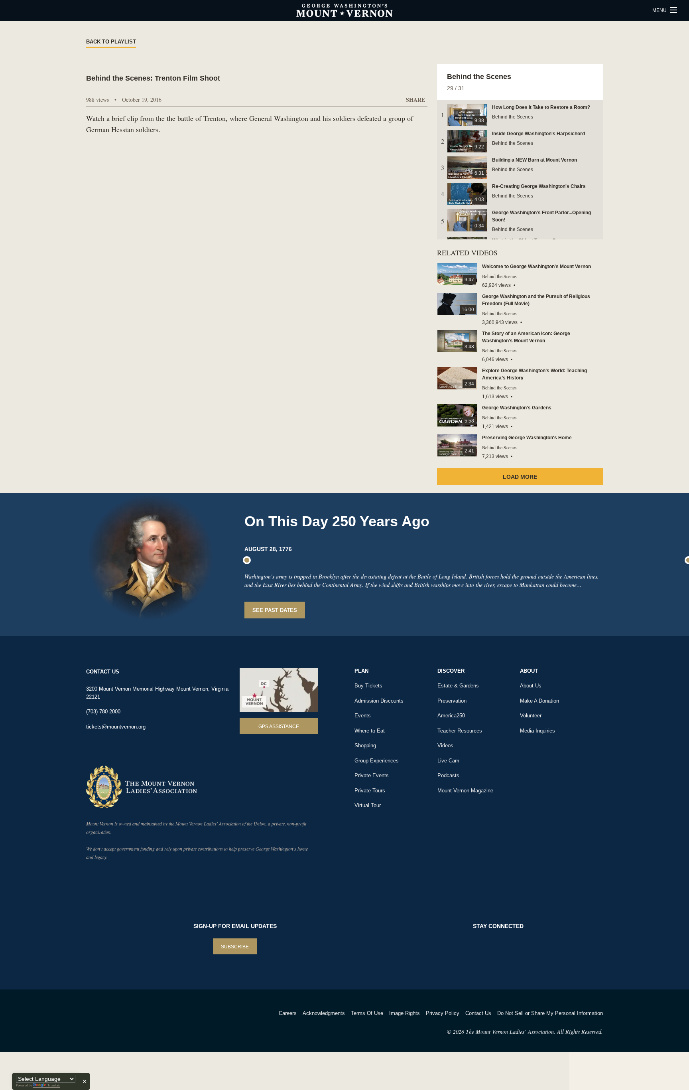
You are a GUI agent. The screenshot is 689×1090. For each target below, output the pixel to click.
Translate (53, 1085)
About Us (530, 686)
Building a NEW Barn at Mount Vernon (534, 160)
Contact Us (478, 1013)
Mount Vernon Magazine (465, 791)
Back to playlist (111, 42)
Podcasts (448, 775)
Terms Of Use (367, 1013)
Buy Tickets (368, 686)
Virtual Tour (367, 805)
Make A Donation (539, 701)
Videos (445, 745)
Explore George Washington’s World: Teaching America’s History (534, 374)
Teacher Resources (459, 731)
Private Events (371, 775)
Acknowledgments (324, 1013)
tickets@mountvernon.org (116, 727)
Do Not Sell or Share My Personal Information (550, 1013)
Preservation (452, 701)
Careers (288, 1013)
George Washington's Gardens (516, 408)
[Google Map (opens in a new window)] (279, 690)
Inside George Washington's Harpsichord (538, 133)
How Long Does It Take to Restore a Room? (541, 107)
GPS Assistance (278, 726)
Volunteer (530, 716)
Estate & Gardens (458, 686)
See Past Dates (274, 610)
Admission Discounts (379, 701)
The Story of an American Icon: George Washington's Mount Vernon (526, 337)
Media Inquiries (537, 731)
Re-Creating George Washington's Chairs (539, 186)
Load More (520, 477)
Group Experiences (376, 761)
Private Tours (369, 791)
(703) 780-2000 (103, 712)
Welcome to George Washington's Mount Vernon (536, 266)
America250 (451, 716)
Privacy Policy (442, 1013)
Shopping (365, 745)
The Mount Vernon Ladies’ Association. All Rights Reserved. (534, 1031)
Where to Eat (369, 731)
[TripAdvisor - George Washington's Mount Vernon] (108, 1023)
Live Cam (448, 761)
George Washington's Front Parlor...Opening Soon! (541, 216)
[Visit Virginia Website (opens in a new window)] (156, 1023)
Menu (660, 10)
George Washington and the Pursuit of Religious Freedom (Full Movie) (536, 300)
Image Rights (404, 1013)
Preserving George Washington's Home (527, 437)
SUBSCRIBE (235, 947)
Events (362, 716)
